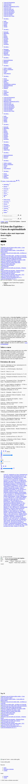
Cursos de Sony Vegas (9, 16)
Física (5, 34)
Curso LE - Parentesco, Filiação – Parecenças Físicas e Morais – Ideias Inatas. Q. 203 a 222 (15, 512)
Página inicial (7, 199)
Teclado (5, 70)
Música (6, 193)
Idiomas (6, 186)
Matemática (6, 33)
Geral (6, 221)
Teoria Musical (7, 73)
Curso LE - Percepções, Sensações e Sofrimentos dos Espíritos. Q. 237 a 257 (15, 517)
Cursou (2, 221)
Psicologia (6, 82)
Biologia (6, 37)
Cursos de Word (7, 5)
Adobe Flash (7, 54)
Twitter (5, 777)
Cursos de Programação (9, 2)
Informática (7, 184)
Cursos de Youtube (8, 14)
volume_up (1, 455)
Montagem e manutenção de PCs (11, 6)
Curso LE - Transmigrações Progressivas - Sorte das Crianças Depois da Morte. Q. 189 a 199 (15, 508)
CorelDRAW (7, 50)
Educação (7, 188)
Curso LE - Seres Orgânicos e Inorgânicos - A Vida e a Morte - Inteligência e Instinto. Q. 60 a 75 (15, 485)
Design (6, 190)
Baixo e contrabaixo (8, 69)
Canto (5, 72)
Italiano (5, 25)
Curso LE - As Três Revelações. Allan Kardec (15, 476)
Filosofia (6, 40)
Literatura (6, 41)
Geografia (6, 38)
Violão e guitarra (7, 68)
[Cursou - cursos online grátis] (8, 181)
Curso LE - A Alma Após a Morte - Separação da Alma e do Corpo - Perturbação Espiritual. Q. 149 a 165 (15, 499)
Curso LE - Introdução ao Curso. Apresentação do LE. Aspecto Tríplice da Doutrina (15, 475)
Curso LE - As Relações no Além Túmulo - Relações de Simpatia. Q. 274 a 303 (15, 521)
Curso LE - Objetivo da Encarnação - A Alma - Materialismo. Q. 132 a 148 (15, 496)
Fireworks (6, 52)
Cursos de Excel (7, 3)
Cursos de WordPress (9, 13)
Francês (5, 24)
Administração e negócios (10, 84)
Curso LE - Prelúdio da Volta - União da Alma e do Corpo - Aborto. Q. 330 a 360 (15, 525)
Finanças (6, 62)
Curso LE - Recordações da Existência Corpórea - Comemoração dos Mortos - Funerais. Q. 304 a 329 (15, 523)
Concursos (6, 80)
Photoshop (6, 49)
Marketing (6, 61)
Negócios (7, 208)
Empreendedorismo (8, 60)
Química (6, 42)
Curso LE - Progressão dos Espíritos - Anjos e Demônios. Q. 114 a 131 (15, 494)
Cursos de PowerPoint (9, 10)
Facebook (6, 776)
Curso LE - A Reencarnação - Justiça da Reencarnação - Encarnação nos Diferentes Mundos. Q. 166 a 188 (14, 502)
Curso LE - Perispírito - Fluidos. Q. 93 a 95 (15, 490)
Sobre (5, 767)
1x (1, 456)
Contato (5, 770)
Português (6, 32)
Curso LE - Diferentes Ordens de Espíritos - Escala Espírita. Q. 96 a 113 (15, 492)
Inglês (5, 21)
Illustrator (6, 53)
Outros (6, 212)
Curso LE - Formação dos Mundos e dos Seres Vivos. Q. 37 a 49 (15, 480)
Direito (5, 78)
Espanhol (6, 22)
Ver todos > (6, 18)
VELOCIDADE (8, 556)
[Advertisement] (14, 301)
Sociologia (6, 44)
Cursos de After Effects (9, 12)
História (5, 36)
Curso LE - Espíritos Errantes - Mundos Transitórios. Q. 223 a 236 (15, 514)
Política (5, 81)
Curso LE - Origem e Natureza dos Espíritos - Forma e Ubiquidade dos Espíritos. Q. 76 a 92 (14, 488)
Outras (6, 195)
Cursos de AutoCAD (9, 9)
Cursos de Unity (7, 8)
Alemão (5, 26)
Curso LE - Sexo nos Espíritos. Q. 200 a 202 (13, 510)
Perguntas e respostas (9, 769)
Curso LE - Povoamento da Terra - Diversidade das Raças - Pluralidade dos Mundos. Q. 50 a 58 (15, 483)
